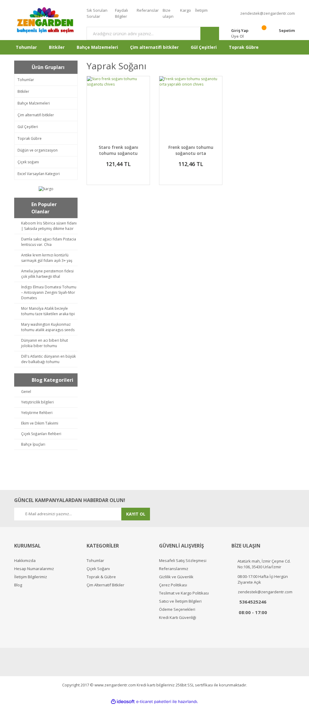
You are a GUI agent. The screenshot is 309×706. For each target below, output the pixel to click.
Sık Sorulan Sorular (97, 13)
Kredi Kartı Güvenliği (177, 617)
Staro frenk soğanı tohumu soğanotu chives (118, 153)
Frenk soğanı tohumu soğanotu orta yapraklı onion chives (190, 153)
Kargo (185, 10)
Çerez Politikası (173, 585)
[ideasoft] (123, 701)
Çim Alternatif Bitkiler (105, 585)
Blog (18, 585)
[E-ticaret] (153, 701)
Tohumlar (95, 560)
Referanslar (148, 10)
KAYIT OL (135, 514)
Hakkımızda (25, 560)
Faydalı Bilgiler (121, 13)
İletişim (201, 10)
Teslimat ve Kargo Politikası (184, 593)
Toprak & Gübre (101, 577)
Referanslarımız (173, 568)
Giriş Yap (239, 30)
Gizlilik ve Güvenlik (176, 577)
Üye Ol (237, 36)
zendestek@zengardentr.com (267, 13)
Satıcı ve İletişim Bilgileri (180, 601)
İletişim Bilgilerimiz (30, 577)
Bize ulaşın (168, 13)
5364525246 (252, 602)
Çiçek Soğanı (98, 568)
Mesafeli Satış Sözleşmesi (182, 560)
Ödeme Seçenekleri (177, 609)
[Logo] (46, 20)
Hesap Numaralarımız (34, 568)
